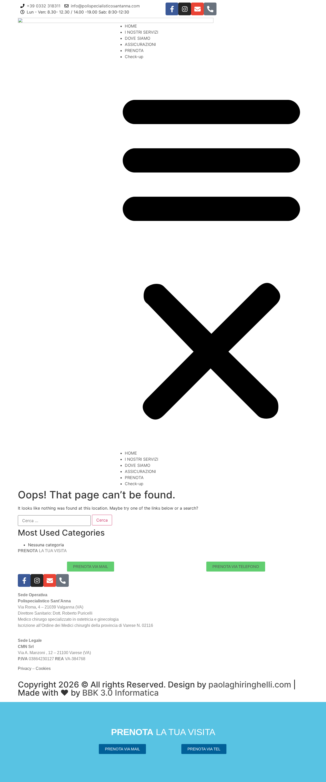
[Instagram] (184, 9)
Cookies (43, 668)
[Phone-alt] (210, 9)
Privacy (24, 668)
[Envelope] (197, 9)
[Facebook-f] (172, 9)
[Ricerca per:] (54, 520)
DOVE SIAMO (137, 38)
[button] (211, 255)
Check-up (134, 56)
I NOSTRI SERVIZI (141, 32)
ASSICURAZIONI (140, 44)
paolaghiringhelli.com (249, 685)
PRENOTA (134, 50)
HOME (131, 26)
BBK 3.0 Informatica (120, 693)
